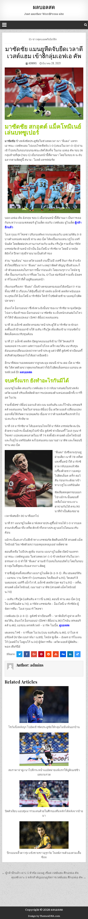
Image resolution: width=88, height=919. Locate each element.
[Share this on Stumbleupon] (56, 654)
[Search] (85, 25)
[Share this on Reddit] (48, 654)
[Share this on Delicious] (78, 654)
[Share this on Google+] (34, 654)
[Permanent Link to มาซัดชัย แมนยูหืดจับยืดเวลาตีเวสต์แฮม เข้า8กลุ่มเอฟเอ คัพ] (44, 93)
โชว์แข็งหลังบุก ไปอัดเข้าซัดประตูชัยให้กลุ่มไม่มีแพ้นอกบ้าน (44, 727)
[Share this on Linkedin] (70, 654)
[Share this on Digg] (63, 654)
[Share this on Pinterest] (41, 654)
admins (33, 63)
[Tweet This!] (19, 654)
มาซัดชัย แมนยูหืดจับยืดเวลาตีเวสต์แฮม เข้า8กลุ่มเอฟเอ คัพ (44, 52)
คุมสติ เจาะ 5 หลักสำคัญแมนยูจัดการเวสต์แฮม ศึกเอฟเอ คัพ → (48, 877)
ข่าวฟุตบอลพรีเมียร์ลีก (44, 39)
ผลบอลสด (44, 6)
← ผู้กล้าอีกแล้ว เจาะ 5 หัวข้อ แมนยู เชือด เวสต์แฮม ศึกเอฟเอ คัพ (40, 873)
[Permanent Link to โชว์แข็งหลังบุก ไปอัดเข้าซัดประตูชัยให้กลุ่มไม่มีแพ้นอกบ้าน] (44, 704)
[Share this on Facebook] (27, 654)
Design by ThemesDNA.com (44, 916)
